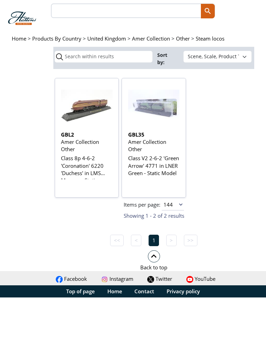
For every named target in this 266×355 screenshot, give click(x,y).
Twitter (163, 278)
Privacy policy (183, 291)
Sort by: (162, 59)
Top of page (80, 291)
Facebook (75, 278)
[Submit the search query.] (59, 56)
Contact (144, 291)
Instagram (120, 278)
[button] (154, 260)
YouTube (204, 278)
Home (114, 291)
